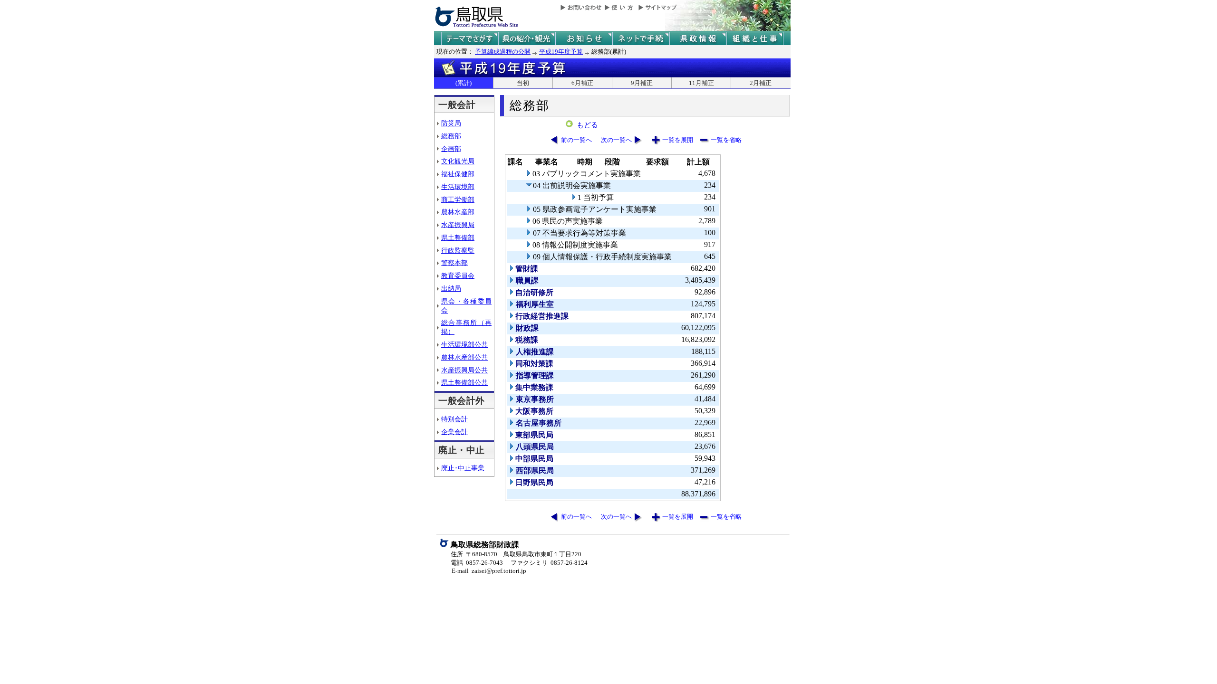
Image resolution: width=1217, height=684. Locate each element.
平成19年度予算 (561, 51)
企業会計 (454, 432)
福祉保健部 (457, 174)
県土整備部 (457, 237)
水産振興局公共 (464, 370)
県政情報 (697, 38)
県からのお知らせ (583, 38)
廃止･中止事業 (462, 468)
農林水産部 (457, 212)
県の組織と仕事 (754, 38)
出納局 (451, 288)
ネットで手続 (640, 38)
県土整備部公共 (464, 382)
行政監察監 (457, 250)
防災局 (451, 123)
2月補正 (761, 82)
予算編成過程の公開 (503, 51)
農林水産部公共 (464, 357)
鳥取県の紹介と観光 (526, 38)
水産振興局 (457, 224)
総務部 (451, 136)
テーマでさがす (469, 38)
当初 (523, 82)
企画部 (451, 148)
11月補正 (701, 82)
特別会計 (454, 419)
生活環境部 (457, 186)
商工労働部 (457, 199)
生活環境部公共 (464, 344)
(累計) (463, 82)
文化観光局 (457, 161)
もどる (587, 125)
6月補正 (582, 82)
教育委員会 (457, 275)
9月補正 (642, 82)
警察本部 (454, 262)
